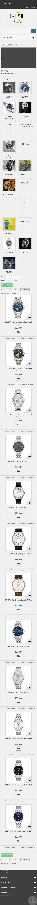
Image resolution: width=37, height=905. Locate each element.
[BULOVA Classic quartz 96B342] (18, 678)
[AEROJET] (9, 87)
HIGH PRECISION (9, 156)
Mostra (3, 280)
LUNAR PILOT (9, 175)
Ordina (3, 277)
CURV (9, 124)
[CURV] (9, 121)
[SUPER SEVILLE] (25, 218)
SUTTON (25, 252)
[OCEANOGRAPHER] (9, 185)
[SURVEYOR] (9, 243)
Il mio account (6, 882)
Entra (33, 7)
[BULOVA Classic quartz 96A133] (18, 493)
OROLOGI (9, 44)
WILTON (9, 272)
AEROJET (9, 97)
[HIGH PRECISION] (9, 146)
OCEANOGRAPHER (10, 194)
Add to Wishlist (10, 338)
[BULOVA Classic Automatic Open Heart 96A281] (18, 307)
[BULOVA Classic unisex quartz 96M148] (18, 724)
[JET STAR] (25, 140)
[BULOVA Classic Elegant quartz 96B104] (18, 539)
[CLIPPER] (25, 107)
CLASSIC (25, 97)
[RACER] (9, 199)
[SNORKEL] (9, 224)
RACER (9, 202)
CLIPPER (25, 116)
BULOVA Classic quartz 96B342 (18, 692)
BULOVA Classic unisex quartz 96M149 (18, 831)
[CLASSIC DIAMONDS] (9, 107)
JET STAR (25, 144)
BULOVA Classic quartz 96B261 (18, 461)
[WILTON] (9, 262)
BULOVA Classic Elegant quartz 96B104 (18, 554)
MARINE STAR (25, 175)
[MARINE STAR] (25, 165)
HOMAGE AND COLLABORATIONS (25, 125)
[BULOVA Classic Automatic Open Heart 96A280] (18, 400)
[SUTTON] (25, 243)
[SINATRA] (25, 199)
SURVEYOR (9, 252)
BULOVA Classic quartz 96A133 (18, 507)
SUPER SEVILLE (25, 222)
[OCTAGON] (25, 179)
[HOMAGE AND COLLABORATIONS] (25, 121)
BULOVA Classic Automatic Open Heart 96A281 (18, 323)
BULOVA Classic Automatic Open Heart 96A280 (18, 416)
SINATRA (25, 202)
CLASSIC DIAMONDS (9, 117)
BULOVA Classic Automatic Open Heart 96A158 (18, 369)
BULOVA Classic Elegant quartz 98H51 (18, 600)
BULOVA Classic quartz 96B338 (18, 646)
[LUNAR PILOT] (9, 165)
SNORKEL (9, 233)
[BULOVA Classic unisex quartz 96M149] (18, 816)
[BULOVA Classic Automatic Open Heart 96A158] (18, 354)
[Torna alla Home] (3, 44)
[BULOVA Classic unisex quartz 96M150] (18, 770)
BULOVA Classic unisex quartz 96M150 (18, 785)
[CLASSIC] (25, 87)
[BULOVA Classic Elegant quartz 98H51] (18, 585)
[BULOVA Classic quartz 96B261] (18, 446)
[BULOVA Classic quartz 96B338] (18, 631)
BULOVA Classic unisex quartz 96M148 (18, 739)
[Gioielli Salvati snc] (18, 17)
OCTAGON (25, 183)
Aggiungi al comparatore (28, 338)
